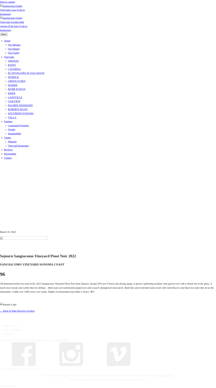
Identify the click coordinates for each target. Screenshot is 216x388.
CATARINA (14, 69)
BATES (12, 65)
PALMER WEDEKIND (20, 105)
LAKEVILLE (15, 97)
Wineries (12, 141)
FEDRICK (13, 77)
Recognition (10, 153)
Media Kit (9, 333)
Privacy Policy (165, 375)
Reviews (8, 149)
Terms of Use (10, 325)
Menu (3, 34)
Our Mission (14, 45)
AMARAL (13, 61)
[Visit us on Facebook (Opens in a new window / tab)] (23, 365)
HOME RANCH (16, 89)
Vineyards (9, 57)
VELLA (12, 117)
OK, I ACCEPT (8, 386)
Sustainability (14, 133)
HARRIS (12, 85)
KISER (11, 93)
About (7, 40)
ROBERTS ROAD (18, 109)
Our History (14, 49)
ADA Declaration (13, 329)
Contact (8, 158)
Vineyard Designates (18, 145)
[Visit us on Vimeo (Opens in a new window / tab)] (118, 365)
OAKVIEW (14, 101)
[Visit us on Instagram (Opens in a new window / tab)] (71, 365)
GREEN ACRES (16, 81)
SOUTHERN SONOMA (21, 113)
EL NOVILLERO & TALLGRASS (26, 73)
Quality (11, 129)
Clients (7, 137)
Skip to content (7, 2)
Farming (8, 121)
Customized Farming (18, 125)
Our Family (13, 53)
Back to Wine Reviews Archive (17, 311)
